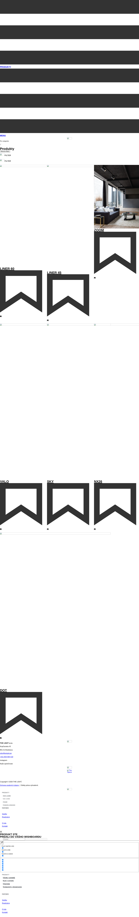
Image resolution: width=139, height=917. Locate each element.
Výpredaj (5, 801)
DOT (3, 690)
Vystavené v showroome (9, 805)
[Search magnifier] (2, 842)
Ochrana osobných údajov (9, 785)
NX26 (98, 481)
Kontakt (5, 826)
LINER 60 (7, 269)
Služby (4, 814)
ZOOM (99, 230)
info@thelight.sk (6, 753)
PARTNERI (5, 808)
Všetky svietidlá (7, 795)
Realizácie (6, 817)
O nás (4, 823)
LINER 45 (54, 272)
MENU (3, 135)
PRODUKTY (5, 67)
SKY (50, 481)
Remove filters (5, 151)
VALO (4, 481)
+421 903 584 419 (6, 757)
